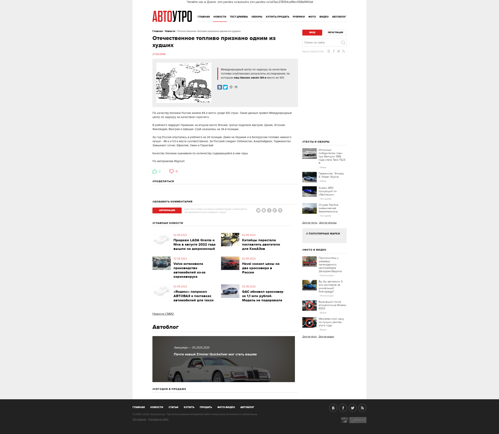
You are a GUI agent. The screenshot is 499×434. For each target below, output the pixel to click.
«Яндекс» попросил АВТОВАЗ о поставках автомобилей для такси (193, 296)
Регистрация (335, 32)
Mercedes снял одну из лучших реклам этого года (331, 322)
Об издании (139, 419)
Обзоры (256, 16)
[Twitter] (225, 87)
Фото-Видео (226, 407)
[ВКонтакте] (219, 87)
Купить (189, 407)
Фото (312, 16)
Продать (206, 407)
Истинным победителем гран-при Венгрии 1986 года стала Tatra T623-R (332, 156)
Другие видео (326, 336)
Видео (324, 16)
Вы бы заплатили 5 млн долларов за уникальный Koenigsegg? (331, 286)
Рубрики (299, 16)
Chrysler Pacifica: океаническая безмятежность (329, 208)
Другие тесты (309, 222)
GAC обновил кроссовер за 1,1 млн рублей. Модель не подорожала (262, 296)
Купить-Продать (277, 16)
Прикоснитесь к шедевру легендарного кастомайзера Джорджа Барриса (330, 264)
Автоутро (141, 406)
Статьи (173, 407)
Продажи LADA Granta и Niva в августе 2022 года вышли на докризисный (194, 244)
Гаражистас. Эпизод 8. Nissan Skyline (331, 175)
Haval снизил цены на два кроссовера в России (261, 268)
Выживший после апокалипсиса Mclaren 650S (332, 305)
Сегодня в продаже (170, 389)
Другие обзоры (328, 222)
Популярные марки (324, 233)
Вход (312, 32)
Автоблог (339, 16)
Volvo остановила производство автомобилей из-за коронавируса (189, 270)
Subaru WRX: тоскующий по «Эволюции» (328, 191)
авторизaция (167, 210)
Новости (219, 16)
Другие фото (309, 336)
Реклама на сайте (158, 419)
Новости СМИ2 (163, 314)
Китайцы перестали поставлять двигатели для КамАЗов (261, 244)
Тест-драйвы (239, 16)
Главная (204, 16)
